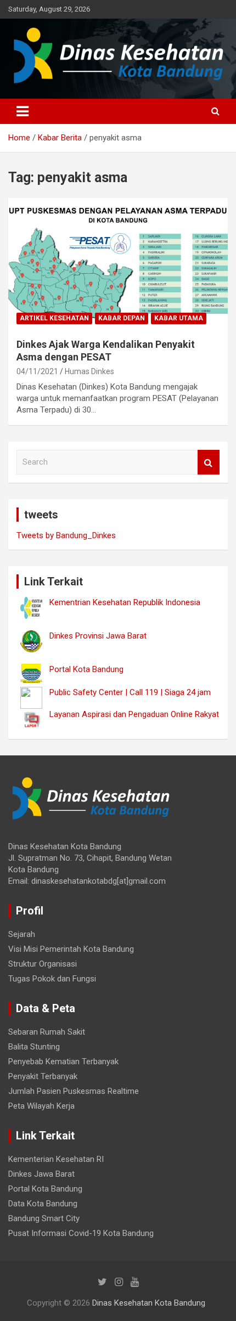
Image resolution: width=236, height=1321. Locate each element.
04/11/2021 (37, 371)
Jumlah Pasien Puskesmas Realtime (73, 1091)
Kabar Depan (121, 318)
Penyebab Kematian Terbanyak (63, 1061)
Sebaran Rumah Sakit (46, 1032)
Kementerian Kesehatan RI (56, 1159)
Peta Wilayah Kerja (41, 1106)
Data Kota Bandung (42, 1204)
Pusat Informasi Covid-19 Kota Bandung (81, 1233)
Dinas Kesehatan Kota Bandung (148, 1303)
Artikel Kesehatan (54, 318)
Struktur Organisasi (42, 964)
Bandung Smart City (44, 1218)
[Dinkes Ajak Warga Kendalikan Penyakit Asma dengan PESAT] (118, 263)
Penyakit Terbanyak (42, 1076)
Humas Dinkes (89, 371)
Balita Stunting (34, 1047)
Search (209, 462)
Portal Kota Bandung (45, 1189)
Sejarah (21, 934)
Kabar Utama (178, 318)
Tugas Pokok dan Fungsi (52, 979)
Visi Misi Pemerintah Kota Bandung (71, 949)
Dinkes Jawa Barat (41, 1174)
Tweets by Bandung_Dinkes (66, 535)
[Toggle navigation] (22, 111)
